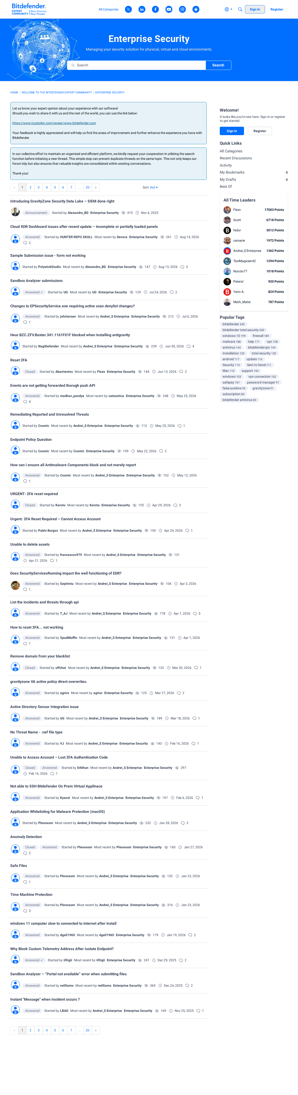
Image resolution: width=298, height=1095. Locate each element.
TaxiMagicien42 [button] (244, 261)
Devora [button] (122, 237)
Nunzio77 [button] (240, 271)
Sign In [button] (232, 131)
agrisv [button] (64, 693)
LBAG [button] (64, 1011)
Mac (228, 371)
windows (232, 376)
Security (231, 365)
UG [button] (66, 292)
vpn (272, 341)
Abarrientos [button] (64, 371)
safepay (231, 382)
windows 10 (234, 336)
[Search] (240, 9)
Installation (233, 353)
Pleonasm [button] (45, 823)
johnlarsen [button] (68, 316)
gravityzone (263, 388)
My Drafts (254, 179)
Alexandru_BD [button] (78, 213)
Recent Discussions (236, 158)
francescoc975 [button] (71, 555)
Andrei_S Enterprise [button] (114, 316)
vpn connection (262, 376)
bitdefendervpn (261, 347)
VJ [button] (62, 743)
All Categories (231, 151)
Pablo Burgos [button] (48, 530)
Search (218, 65)
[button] (154, 187)
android (231, 359)
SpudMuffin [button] (68, 638)
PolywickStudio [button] (49, 267)
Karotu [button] (60, 505)
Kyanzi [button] (65, 798)
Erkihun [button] (82, 768)
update (254, 359)
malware (232, 341)
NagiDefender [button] (48, 346)
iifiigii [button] (68, 960)
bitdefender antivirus (239, 400)
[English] (29, 9)
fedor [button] (237, 230)
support (250, 371)
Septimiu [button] (67, 583)
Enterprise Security (104, 213)
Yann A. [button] (238, 292)
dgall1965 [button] (67, 935)
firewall (261, 336)
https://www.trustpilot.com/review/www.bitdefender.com (54, 123)
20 (87, 187)
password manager (263, 382)
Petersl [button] (238, 281)
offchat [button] (60, 668)
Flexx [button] (101, 371)
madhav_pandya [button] (72, 396)
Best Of (226, 186)
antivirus (232, 347)
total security (264, 353)
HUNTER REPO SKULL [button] (76, 237)
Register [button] (260, 131)
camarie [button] (239, 240)
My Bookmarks (254, 172)
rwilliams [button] (67, 985)
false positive (234, 388)
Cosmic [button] (43, 426)
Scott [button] (237, 220)
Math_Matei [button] (242, 302)
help (254, 341)
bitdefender (234, 324)
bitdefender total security (243, 330)
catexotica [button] (116, 396)
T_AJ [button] (64, 613)
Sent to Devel (259, 365)
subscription (233, 394)
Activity (226, 165)
